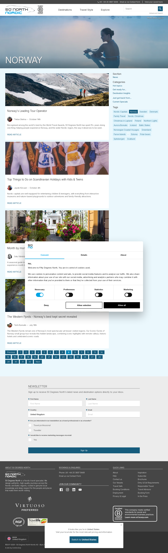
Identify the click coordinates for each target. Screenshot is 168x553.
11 (81, 352)
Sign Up (84, 450)
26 (85, 357)
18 (28, 357)
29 (8, 361)
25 (78, 357)
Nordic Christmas (135, 116)
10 (75, 352)
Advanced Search (156, 13)
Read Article (14, 134)
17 (21, 357)
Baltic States (144, 125)
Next (38, 361)
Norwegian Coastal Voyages (126, 130)
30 (16, 361)
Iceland (133, 125)
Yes (35, 439)
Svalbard (131, 139)
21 (49, 357)
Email (90, 410)
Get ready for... (119, 89)
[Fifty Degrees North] (20, 10)
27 (92, 357)
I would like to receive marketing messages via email (50, 435)
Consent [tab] (45, 255)
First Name (34, 399)
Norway (133, 111)
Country (33, 410)
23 (63, 357)
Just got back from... (122, 98)
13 (95, 352)
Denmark (154, 111)
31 (23, 361)
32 (30, 361)
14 (102, 352)
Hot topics (117, 85)
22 (56, 357)
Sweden (143, 111)
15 (8, 357)
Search (160, 8)
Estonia (134, 134)
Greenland (146, 130)
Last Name (92, 399)
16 (15, 357)
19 (35, 357)
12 (88, 352)
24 (70, 357)
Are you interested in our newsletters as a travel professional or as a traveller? (60, 421)
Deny (46, 305)
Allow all (122, 305)
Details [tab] (84, 255)
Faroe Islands (120, 134)
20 (42, 357)
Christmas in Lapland (123, 121)
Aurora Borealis (120, 125)
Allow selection (84, 305)
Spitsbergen (119, 139)
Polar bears (145, 134)
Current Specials (120, 101)
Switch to (84, 539)
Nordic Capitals (120, 111)
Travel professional (42, 425)
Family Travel (119, 116)
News (115, 77)
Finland (138, 121)
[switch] (69, 295)
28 (99, 357)
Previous (11, 352)
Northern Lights (150, 121)
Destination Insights (121, 93)
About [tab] (123, 255)
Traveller (37, 430)
